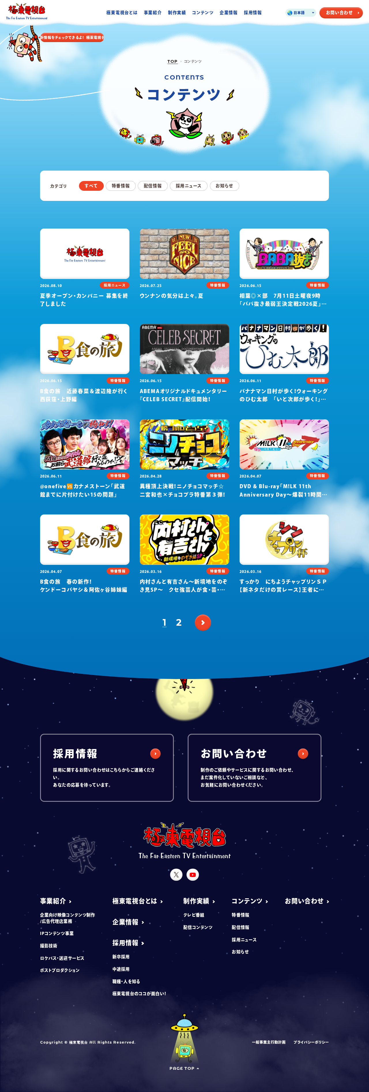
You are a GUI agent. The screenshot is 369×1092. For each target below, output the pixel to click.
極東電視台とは (122, 13)
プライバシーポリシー (311, 1042)
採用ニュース (189, 186)
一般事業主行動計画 (269, 1042)
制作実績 (177, 13)
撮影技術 (49, 946)
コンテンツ (203, 13)
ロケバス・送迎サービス (62, 958)
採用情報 (253, 13)
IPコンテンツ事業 (57, 933)
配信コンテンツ (197, 927)
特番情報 (121, 186)
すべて (91, 186)
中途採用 (121, 969)
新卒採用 (121, 957)
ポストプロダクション (60, 970)
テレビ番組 (193, 915)
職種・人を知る (126, 981)
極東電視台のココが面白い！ (139, 993)
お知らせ (224, 186)
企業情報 (229, 13)
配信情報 (153, 186)
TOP (172, 61)
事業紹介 (153, 13)
